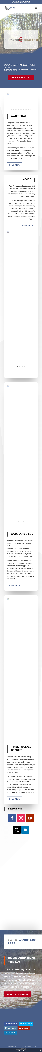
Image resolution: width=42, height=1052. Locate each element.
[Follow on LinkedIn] (25, 830)
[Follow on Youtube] (30, 818)
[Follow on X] (17, 830)
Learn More (14, 165)
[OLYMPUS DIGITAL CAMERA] (21, 599)
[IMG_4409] (21, 232)
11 (28, 109)
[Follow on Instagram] (21, 818)
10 (26, 109)
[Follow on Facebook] (12, 818)
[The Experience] (21, 386)
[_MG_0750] (21, 95)
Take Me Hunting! (21, 77)
